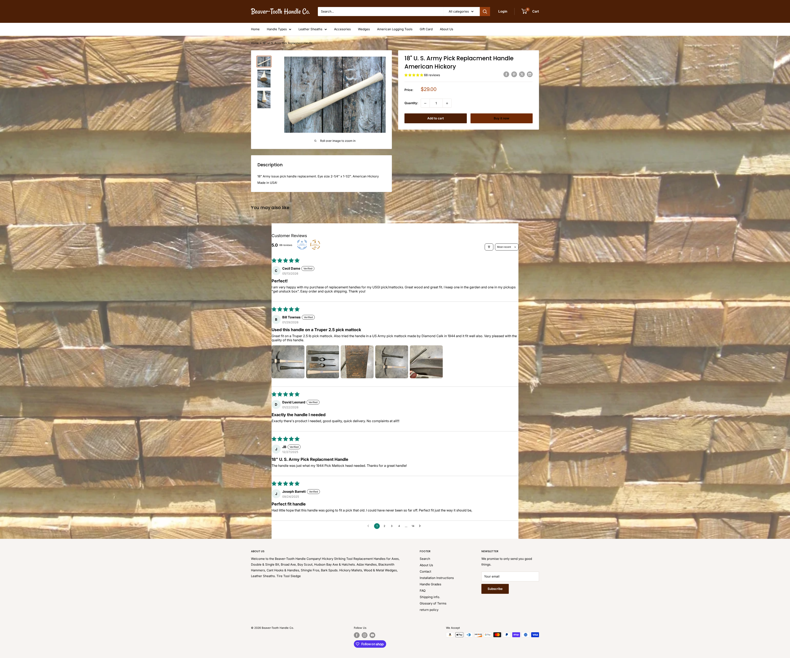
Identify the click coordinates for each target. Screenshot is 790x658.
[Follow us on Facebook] (357, 635)
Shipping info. (430, 597)
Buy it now (501, 118)
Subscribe (495, 589)
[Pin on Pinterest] (514, 74)
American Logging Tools (394, 29)
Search (425, 559)
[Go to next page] (421, 526)
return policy (429, 610)
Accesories (342, 29)
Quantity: (411, 103)
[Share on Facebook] (506, 74)
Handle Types (277, 29)
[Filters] (489, 246)
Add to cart (435, 118)
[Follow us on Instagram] (364, 635)
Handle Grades (430, 584)
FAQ (422, 591)
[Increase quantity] (447, 103)
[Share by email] (530, 74)
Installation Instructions (437, 578)
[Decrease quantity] (425, 103)
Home (255, 29)
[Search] (485, 11)
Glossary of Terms (433, 603)
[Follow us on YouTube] (372, 635)
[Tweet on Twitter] (522, 74)
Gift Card (426, 29)
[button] (414, 75)
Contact (425, 571)
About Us (446, 29)
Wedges (364, 29)
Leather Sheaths (310, 29)
